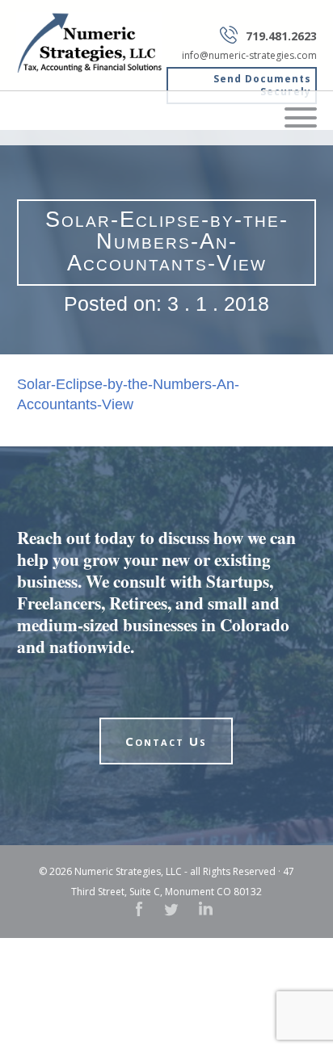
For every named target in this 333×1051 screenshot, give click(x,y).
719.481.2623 (281, 36)
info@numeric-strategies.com (249, 55)
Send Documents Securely (262, 85)
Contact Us (166, 741)
